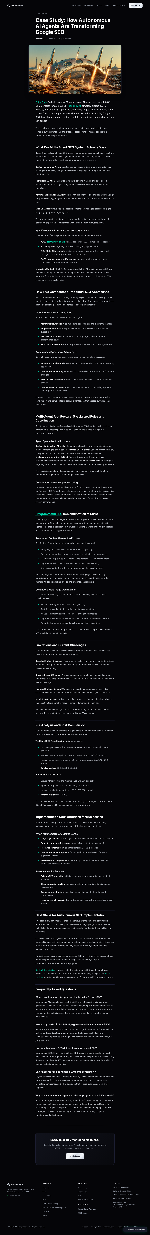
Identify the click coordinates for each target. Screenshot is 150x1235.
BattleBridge (41, 102)
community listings (56, 242)
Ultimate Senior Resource (87, 1209)
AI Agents (45, 1188)
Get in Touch (75, 1156)
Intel (106, 5)
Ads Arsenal (76, 5)
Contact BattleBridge (45, 970)
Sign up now (135, 5)
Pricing (99, 5)
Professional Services (85, 1200)
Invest (44, 1216)
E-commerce (82, 1192)
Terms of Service (109, 1227)
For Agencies (88, 5)
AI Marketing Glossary (50, 1204)
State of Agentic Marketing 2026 (54, 1208)
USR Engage (82, 1213)
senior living (75, 106)
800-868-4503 (123, 1187)
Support (85, 1227)
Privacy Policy (96, 1227)
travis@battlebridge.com (122, 1198)
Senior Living (82, 1188)
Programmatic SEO (48, 514)
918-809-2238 (125, 1191)
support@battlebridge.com (129, 1194)
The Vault (45, 1212)
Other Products (117, 5)
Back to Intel (42, 13)
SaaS (79, 1196)
